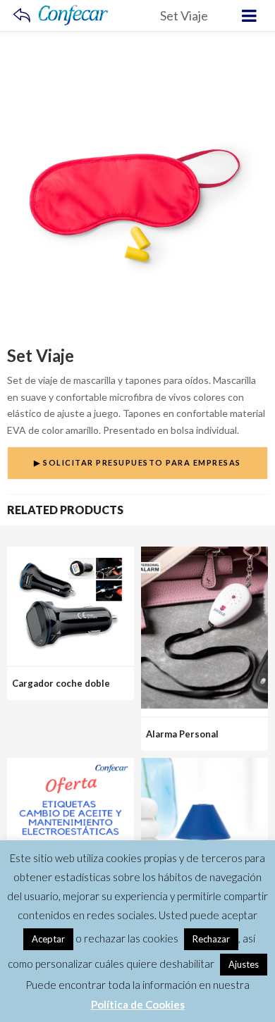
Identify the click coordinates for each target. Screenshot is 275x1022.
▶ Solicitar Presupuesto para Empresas (137, 462)
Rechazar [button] (211, 939)
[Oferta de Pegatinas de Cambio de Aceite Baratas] (70, 766)
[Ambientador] (204, 766)
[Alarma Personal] (204, 555)
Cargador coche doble (61, 683)
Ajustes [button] (243, 964)
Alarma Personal (182, 734)
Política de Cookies (138, 1004)
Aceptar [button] (48, 939)
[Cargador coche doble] (70, 555)
